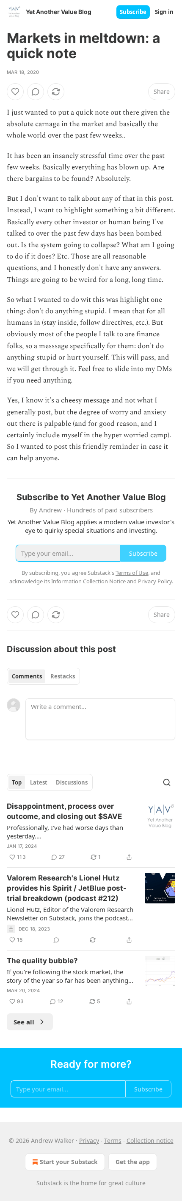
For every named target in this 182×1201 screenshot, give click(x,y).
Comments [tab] (27, 676)
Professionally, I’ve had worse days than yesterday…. (65, 831)
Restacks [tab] (62, 676)
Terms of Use (132, 573)
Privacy (89, 1140)
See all (24, 1022)
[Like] (15, 91)
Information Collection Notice (88, 581)
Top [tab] (17, 782)
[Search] (166, 782)
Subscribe (133, 12)
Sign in (164, 12)
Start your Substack (69, 1162)
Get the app (133, 1162)
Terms (112, 1140)
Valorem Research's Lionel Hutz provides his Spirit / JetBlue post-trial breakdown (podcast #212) (67, 888)
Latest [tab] (38, 782)
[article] (91, 831)
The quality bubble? (42, 960)
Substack (49, 1183)
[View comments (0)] (35, 91)
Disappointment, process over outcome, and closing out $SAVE (64, 811)
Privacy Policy (155, 581)
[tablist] (43, 676)
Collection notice (150, 1140)
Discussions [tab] (72, 782)
